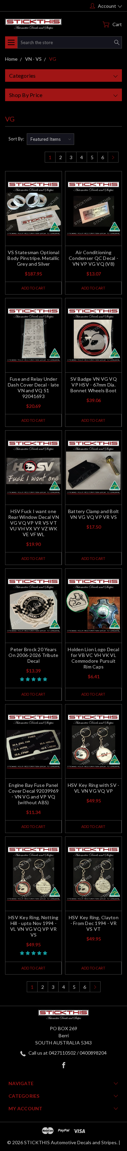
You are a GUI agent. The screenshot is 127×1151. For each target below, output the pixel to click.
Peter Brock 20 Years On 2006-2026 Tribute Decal (33, 655)
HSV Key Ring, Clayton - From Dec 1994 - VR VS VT (94, 923)
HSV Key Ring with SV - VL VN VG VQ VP (94, 788)
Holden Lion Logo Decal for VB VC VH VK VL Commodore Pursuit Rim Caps (93, 657)
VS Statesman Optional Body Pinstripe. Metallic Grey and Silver (33, 258)
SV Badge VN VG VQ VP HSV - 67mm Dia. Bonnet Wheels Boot (93, 384)
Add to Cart (33, 288)
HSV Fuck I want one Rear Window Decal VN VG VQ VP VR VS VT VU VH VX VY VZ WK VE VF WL (33, 522)
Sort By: (16, 138)
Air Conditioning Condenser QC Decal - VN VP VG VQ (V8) (93, 258)
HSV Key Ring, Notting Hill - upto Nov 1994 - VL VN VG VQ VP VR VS (33, 926)
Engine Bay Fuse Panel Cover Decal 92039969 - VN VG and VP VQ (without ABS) (33, 793)
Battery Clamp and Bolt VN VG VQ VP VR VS (93, 514)
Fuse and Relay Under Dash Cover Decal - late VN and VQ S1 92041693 (33, 387)
